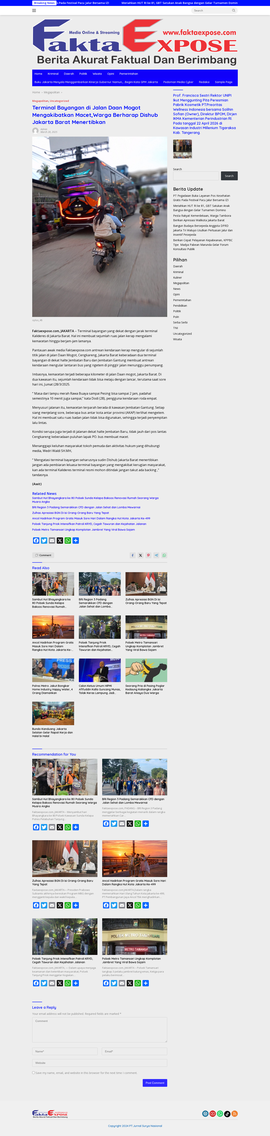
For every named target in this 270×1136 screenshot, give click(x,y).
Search (177, 169)
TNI (175, 328)
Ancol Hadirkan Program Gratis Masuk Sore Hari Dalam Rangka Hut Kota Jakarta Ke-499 (91, 518)
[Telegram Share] (156, 555)
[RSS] (234, 1113)
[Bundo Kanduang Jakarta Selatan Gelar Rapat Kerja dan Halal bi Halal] (53, 713)
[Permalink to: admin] (35, 130)
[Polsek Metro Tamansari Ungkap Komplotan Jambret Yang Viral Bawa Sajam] (146, 627)
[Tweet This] (140, 555)
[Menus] (35, 10)
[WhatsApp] (220, 1113)
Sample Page (223, 82)
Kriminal (53, 74)
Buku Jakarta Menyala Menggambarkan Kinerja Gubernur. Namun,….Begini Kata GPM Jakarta (96, 82)
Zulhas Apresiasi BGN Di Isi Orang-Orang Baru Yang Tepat (70, 513)
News (176, 289)
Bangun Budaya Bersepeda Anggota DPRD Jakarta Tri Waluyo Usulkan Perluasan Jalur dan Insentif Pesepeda (203, 230)
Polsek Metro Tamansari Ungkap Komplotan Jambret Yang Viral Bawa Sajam (83, 529)
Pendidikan (180, 305)
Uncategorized (59, 101)
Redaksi (204, 82)
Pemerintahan (129, 74)
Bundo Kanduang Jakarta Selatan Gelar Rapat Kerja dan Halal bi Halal (52, 732)
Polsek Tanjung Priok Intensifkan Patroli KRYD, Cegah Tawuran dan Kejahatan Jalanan (89, 524)
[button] (234, 10)
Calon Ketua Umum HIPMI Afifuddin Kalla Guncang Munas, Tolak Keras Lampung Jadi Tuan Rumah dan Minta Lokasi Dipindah (100, 689)
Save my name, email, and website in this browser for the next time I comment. (86, 1073)
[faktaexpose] (135, 42)
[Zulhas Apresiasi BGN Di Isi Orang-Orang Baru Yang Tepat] (146, 584)
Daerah (69, 74)
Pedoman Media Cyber (178, 82)
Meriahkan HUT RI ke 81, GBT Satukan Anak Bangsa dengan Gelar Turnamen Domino (133, 3)
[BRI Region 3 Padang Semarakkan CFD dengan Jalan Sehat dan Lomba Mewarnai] (100, 584)
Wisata (97, 74)
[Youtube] (213, 1113)
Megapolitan (40, 101)
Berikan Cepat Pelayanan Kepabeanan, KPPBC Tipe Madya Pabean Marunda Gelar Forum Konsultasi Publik (203, 244)
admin (44, 129)
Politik (83, 74)
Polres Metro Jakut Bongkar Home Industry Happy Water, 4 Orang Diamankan (52, 689)
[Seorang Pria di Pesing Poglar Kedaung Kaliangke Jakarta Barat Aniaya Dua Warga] (146, 670)
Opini (110, 74)
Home (38, 74)
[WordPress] (205, 1113)
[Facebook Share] (133, 555)
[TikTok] (227, 1114)
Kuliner (177, 277)
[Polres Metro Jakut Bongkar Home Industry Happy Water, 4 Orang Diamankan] (53, 670)
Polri (176, 317)
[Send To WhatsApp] (164, 555)
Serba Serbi (180, 322)
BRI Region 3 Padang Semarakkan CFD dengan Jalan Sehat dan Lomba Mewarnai (86, 507)
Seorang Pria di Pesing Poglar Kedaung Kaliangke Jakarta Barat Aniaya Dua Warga (145, 689)
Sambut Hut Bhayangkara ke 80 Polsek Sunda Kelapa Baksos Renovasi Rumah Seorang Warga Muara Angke (95, 499)
